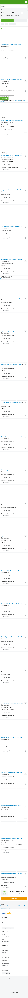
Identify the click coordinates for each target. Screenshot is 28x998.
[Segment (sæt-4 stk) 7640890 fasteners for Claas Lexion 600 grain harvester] (14, 526)
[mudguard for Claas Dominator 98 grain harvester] (14, 180)
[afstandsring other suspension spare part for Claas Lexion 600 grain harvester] (14, 460)
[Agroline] (1, 10)
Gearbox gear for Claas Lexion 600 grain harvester (14, 298)
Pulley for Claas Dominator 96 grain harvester (12, 79)
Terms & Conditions (6, 947)
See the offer (14, 898)
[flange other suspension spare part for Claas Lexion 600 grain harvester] (14, 763)
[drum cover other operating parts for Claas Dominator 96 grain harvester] (14, 493)
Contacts (4, 924)
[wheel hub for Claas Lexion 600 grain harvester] (14, 660)
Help (3, 922)
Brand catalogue (5, 957)
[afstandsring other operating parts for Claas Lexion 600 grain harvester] (14, 796)
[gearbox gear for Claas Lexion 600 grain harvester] (14, 288)
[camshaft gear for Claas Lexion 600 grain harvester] (14, 627)
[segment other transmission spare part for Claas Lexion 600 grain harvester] (14, 427)
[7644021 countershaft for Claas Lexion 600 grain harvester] (14, 693)
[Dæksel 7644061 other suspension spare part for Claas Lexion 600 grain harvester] (14, 354)
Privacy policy (5, 950)
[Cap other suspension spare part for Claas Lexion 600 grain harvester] (14, 321)
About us (4, 920)
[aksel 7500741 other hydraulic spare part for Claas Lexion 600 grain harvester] (14, 250)
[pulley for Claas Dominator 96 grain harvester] (14, 70)
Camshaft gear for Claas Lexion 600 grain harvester (14, 637)
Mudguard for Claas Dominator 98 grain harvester (14, 190)
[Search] (26, 6)
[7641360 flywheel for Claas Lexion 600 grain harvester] (14, 393)
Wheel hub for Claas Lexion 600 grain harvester (13, 670)
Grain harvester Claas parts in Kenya (8, 905)
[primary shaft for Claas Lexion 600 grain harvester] (14, 561)
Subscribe (4, 98)
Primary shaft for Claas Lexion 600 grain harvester (14, 570)
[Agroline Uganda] (9, 2)
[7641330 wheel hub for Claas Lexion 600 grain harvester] (14, 728)
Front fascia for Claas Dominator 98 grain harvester (14, 226)
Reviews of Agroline (6, 955)
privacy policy (18, 100)
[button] (26, 2)
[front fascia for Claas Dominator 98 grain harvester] (14, 217)
